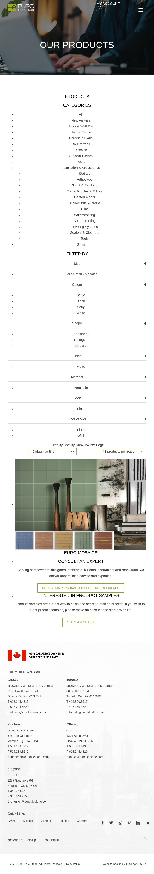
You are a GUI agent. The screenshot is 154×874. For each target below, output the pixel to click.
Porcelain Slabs (81, 138)
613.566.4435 (78, 746)
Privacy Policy (72, 863)
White (80, 313)
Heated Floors (84, 197)
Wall (81, 435)
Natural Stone (80, 132)
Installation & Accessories (81, 168)
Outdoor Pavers (81, 156)
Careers (82, 820)
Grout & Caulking (84, 185)
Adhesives (84, 179)
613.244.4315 (19, 701)
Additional (80, 334)
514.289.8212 (19, 746)
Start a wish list (80, 622)
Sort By (69, 445)
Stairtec (84, 173)
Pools (81, 162)
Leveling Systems (84, 227)
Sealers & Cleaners (84, 232)
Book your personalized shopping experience (80, 588)
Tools (84, 238)
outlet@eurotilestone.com (86, 756)
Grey (81, 307)
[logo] (21, 7)
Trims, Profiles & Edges (84, 191)
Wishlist (28, 820)
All (81, 114)
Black (81, 301)
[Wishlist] (98, 7)
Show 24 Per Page (90, 445)
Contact (46, 820)
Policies (63, 820)
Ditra (84, 209)
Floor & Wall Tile (81, 126)
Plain (81, 409)
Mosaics (81, 150)
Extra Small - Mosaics (80, 274)
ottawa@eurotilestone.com (28, 712)
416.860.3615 (78, 701)
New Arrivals (80, 120)
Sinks (81, 244)
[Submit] (145, 840)
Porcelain (81, 388)
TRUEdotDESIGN (136, 863)
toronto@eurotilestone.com (87, 712)
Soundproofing (85, 221)
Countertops (81, 144)
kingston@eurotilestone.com (29, 801)
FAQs (11, 820)
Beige (80, 295)
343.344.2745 (19, 791)
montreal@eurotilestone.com (29, 756)
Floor (81, 430)
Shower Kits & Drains (84, 203)
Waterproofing (84, 215)
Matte (81, 367)
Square (80, 346)
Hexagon (81, 340)
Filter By (56, 445)
